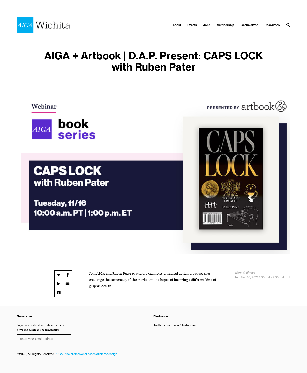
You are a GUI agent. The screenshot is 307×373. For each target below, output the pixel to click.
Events (192, 25)
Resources (272, 25)
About (177, 25)
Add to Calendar (59, 291)
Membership (225, 25)
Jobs (206, 25)
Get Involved (249, 25)
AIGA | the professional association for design (86, 354)
